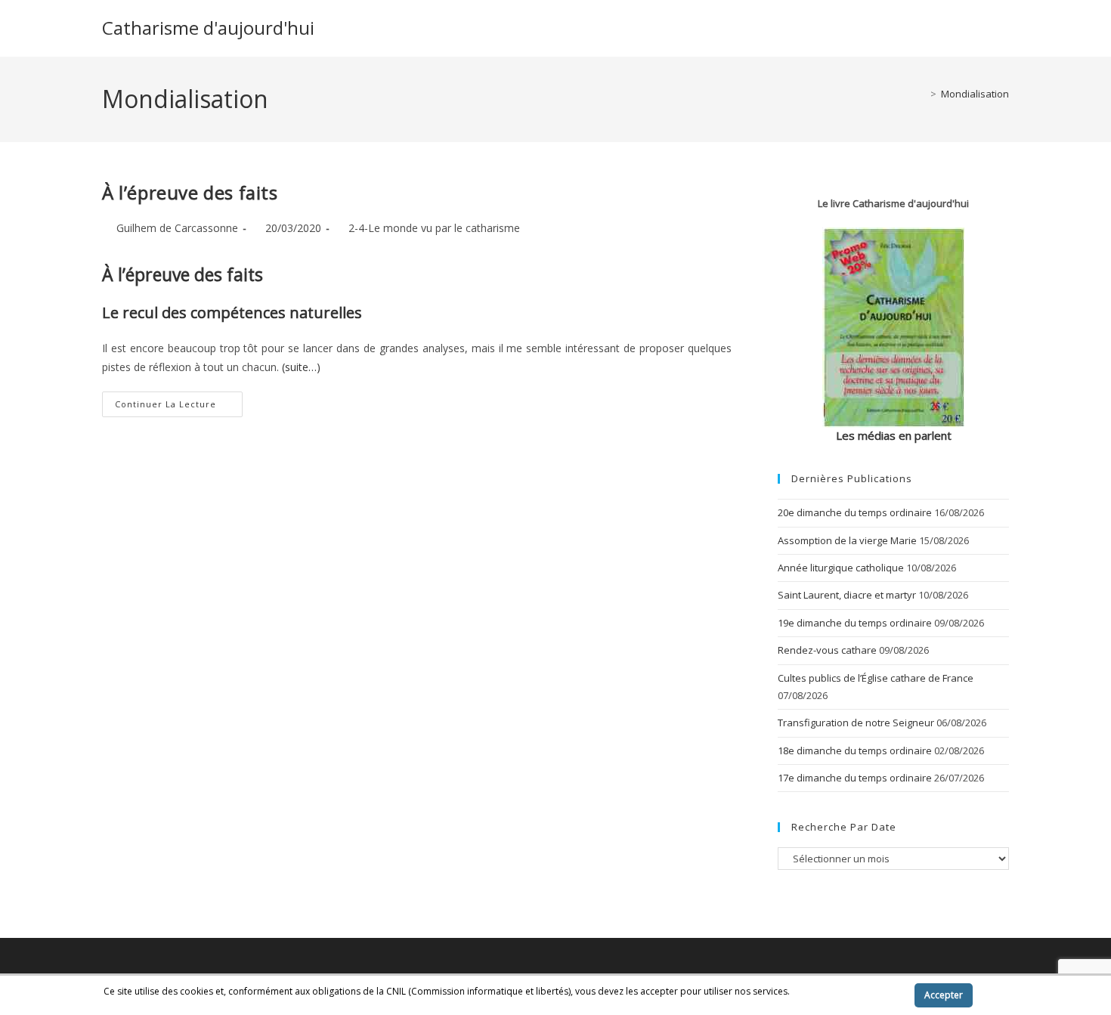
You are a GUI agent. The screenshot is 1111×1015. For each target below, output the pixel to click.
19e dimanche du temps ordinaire (855, 623)
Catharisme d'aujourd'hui (208, 27)
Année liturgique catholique (841, 567)
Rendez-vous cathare (827, 650)
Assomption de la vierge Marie (847, 540)
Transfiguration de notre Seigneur (856, 722)
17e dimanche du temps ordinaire (855, 777)
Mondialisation (975, 94)
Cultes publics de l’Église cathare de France (875, 678)
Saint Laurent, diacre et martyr (847, 595)
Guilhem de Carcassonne (177, 228)
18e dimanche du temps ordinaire (855, 750)
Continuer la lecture (179, 407)
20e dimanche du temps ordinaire (855, 512)
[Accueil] (922, 94)
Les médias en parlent (894, 435)
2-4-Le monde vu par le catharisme (434, 228)
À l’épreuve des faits (190, 192)
